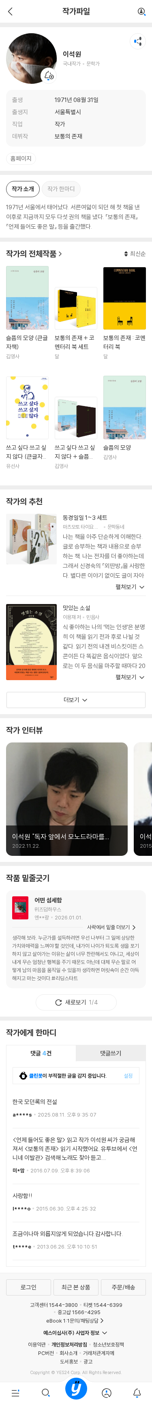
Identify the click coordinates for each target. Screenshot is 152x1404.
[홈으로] (76, 1393)
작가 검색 (142, 12)
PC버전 (46, 1353)
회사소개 (68, 1353)
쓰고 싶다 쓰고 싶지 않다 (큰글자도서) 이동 (27, 428)
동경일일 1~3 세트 (85, 517)
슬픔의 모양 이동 (124, 427)
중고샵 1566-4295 (79, 1312)
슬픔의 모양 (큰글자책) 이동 (27, 318)
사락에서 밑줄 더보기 (108, 927)
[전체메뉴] (15, 1393)
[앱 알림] (136, 1393)
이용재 (69, 617)
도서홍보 (69, 1361)
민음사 (92, 617)
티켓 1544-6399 (102, 1305)
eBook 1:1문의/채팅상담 (72, 1320)
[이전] (9, 11)
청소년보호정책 (108, 1344)
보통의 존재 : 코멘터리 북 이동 (124, 318)
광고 (87, 1361)
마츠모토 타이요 (78, 526)
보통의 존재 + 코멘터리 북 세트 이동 (76, 328)
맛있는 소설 (76, 608)
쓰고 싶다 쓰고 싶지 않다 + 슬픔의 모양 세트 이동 (76, 438)
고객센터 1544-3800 (54, 1305)
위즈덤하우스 (47, 909)
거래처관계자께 (98, 1353)
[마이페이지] (106, 1393)
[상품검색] (45, 1393)
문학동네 (115, 526)
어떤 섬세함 (48, 900)
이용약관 (37, 1344)
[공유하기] (138, 41)
